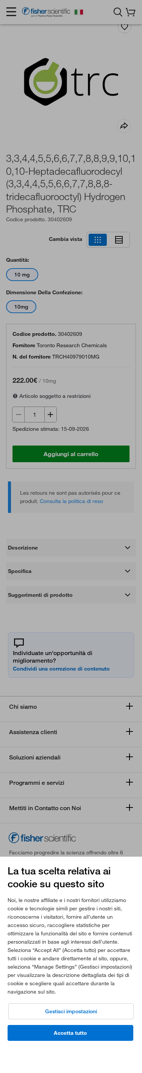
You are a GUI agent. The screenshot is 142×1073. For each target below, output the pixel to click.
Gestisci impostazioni (71, 1011)
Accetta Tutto (70, 1033)
